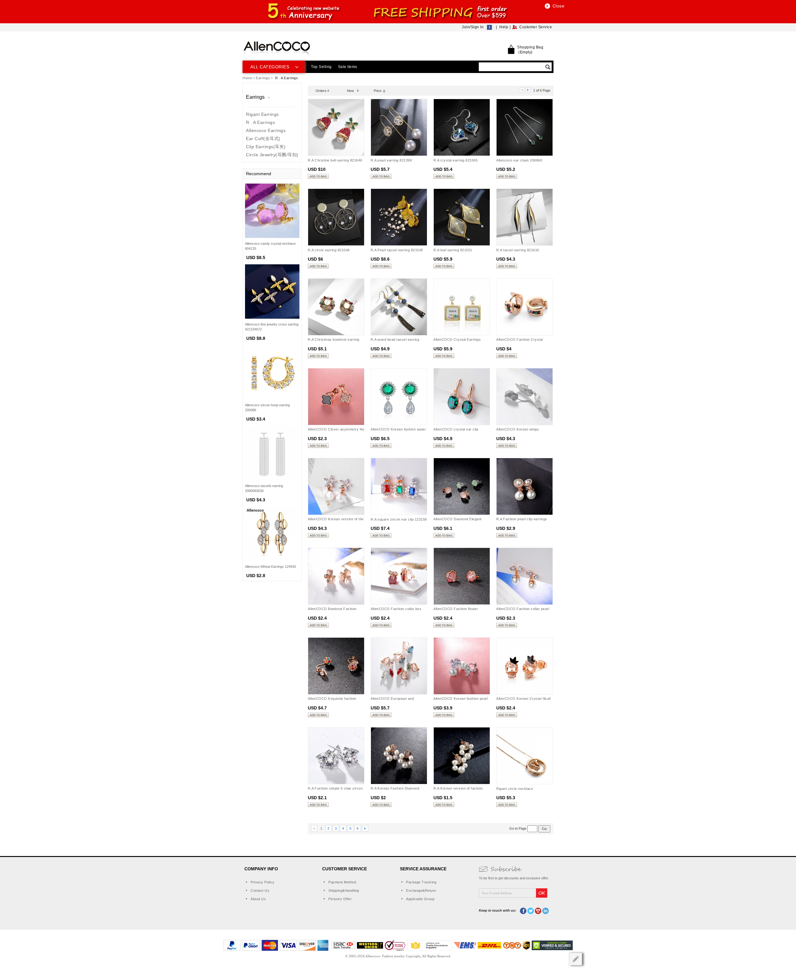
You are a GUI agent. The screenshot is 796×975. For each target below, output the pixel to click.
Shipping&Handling (343, 890)
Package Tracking (421, 882)
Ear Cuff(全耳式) (263, 138)
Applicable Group (420, 899)
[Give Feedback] (575, 959)
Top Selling (321, 67)
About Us (258, 899)
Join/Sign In (473, 27)
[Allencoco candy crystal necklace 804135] (272, 210)
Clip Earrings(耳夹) (266, 146)
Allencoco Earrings (265, 130)
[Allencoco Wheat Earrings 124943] (272, 533)
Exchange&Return (421, 890)
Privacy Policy (262, 882)
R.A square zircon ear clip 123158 (399, 519)
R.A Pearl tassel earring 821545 (397, 250)
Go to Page (518, 828)
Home (247, 78)
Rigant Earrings (262, 114)
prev (522, 90)
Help (503, 27)
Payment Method (342, 882)
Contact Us (260, 890)
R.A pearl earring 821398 (391, 160)
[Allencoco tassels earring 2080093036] (272, 452)
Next (365, 828)
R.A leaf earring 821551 (452, 250)
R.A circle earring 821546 (329, 250)
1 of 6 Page (541, 90)
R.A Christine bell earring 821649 (335, 160)
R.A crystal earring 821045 (455, 160)
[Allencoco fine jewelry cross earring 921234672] (272, 291)
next (527, 90)
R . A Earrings (260, 122)
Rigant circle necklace (514, 788)
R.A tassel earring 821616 (517, 250)
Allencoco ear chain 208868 (519, 160)
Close (559, 5)
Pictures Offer (340, 899)
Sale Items (347, 67)
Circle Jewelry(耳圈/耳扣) (272, 154)
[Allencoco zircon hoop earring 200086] (272, 372)
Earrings (263, 78)
